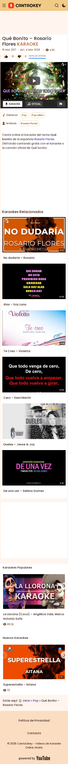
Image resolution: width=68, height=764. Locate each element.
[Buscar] (56, 5)
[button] (61, 104)
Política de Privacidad (34, 720)
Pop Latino (38, 115)
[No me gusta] (20, 56)
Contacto (34, 733)
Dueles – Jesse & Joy (19, 444)
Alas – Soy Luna (14, 304)
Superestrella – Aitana (19, 684)
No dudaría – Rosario (19, 258)
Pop (24, 115)
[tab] (12, 104)
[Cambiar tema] (64, 5)
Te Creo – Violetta (16, 351)
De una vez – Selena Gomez (23, 491)
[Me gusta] (7, 56)
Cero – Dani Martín (17, 398)
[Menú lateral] (4, 5)
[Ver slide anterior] (3, 586)
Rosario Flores (29, 123)
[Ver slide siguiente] (64, 586)
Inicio (26, 701)
